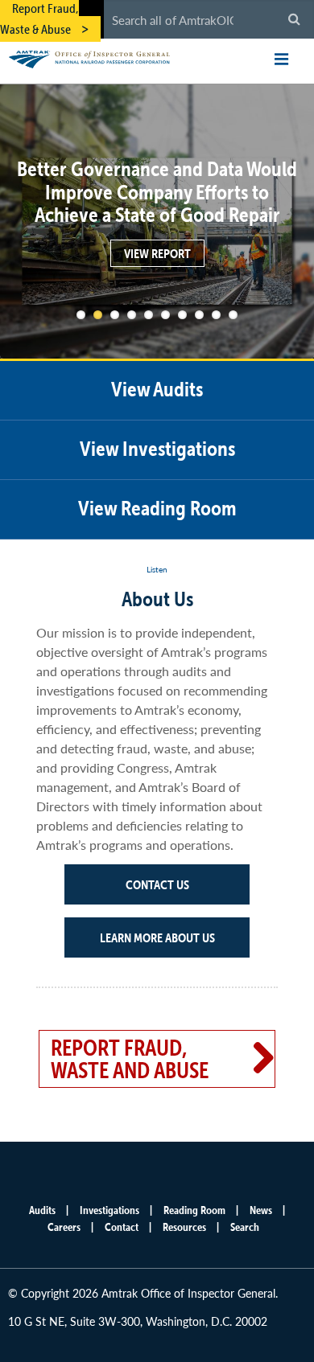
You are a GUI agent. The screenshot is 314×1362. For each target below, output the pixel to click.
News (261, 1210)
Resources (184, 1227)
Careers (64, 1227)
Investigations (109, 1210)
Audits (42, 1210)
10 (233, 314)
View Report (157, 253)
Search (244, 1227)
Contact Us (157, 884)
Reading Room (194, 1210)
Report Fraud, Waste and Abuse (130, 1059)
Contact (121, 1227)
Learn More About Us (157, 937)
